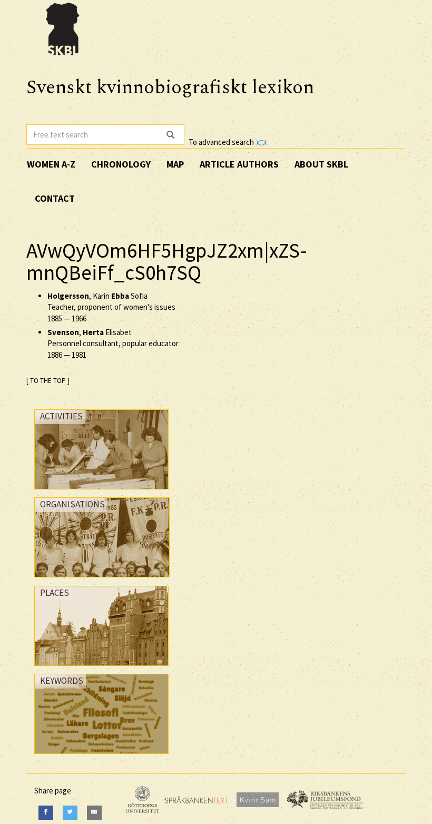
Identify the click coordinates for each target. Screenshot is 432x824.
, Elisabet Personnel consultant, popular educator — (113, 343)
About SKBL (321, 164)
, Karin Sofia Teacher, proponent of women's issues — (111, 307)
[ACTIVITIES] (101, 492)
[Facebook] (45, 813)
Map (175, 164)
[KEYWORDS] (101, 756)
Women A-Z (51, 164)
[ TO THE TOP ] (48, 380)
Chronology (121, 164)
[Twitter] (70, 813)
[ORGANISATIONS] (102, 580)
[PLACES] (101, 668)
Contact (55, 198)
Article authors (239, 164)
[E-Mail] (94, 813)
